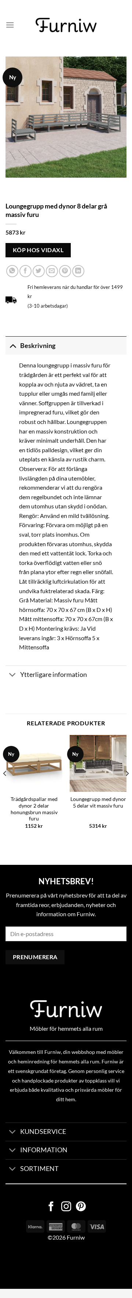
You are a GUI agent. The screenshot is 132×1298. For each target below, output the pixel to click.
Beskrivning (37, 345)
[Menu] (10, 25)
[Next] (127, 788)
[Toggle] (13, 345)
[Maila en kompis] (52, 271)
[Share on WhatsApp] (12, 271)
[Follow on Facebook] (51, 1207)
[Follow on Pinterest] (81, 1207)
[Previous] (5, 788)
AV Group (36, 1265)
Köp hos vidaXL (38, 250)
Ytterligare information (53, 674)
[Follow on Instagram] (66, 1207)
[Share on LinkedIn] (78, 271)
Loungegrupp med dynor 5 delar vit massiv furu (98, 802)
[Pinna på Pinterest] (65, 271)
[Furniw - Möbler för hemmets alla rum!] (66, 25)
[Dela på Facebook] (25, 271)
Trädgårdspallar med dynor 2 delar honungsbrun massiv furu (34, 809)
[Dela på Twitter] (39, 271)
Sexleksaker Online (74, 1265)
